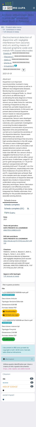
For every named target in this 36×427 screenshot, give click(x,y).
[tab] (28, 209)
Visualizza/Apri (10, 311)
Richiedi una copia (11, 315)
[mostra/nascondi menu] (34, 8)
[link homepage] (7, 3)
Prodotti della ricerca (13, 27)
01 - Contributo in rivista (12, 30)
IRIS (2, 27)
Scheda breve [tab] (10, 200)
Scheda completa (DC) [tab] (14, 208)
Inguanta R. (9, 66)
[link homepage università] (14, 8)
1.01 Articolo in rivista (11, 32)
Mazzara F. (9, 56)
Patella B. (7, 53)
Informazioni (9, 359)
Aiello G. (7, 59)
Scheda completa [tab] (12, 204)
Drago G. (8, 63)
